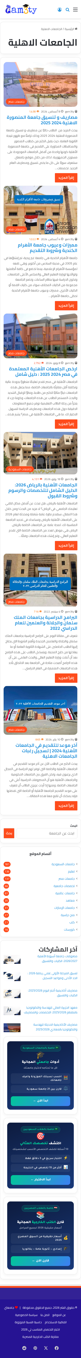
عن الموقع (59, 1315)
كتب (72, 922)
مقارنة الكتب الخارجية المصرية (40, 1336)
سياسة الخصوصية (26, 1315)
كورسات (69, 929)
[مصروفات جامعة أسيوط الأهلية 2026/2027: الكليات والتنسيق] (12, 960)
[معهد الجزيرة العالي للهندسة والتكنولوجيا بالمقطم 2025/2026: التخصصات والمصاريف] (12, 1011)
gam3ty (69, 111)
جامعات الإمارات (64, 907)
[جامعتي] (21, 9)
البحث (73, 825)
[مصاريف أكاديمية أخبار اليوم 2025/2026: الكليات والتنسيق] (12, 994)
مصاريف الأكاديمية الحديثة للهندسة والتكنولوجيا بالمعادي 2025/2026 (55, 1027)
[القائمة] (75, 11)
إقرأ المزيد (66, 178)
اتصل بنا (45, 1315)
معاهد (70, 900)
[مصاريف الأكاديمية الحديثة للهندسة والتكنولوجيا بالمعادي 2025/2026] (12, 1028)
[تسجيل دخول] (59, 11)
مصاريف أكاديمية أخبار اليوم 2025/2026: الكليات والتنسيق (52, 993)
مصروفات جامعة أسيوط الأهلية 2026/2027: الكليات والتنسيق (57, 958)
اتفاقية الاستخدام (56, 1322)
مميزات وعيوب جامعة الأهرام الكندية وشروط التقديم (47, 247)
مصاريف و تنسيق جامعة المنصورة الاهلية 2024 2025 (42, 120)
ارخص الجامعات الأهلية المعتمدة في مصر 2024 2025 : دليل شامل (43, 371)
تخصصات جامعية (64, 886)
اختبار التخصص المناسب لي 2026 (40, 1329)
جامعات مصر (66, 878)
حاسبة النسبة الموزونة (28, 1322)
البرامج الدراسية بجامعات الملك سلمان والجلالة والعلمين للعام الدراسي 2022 (45, 622)
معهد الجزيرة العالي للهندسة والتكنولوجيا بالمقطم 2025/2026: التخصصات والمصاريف (50, 1010)
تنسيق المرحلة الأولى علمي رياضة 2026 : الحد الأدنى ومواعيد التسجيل (52, 975)
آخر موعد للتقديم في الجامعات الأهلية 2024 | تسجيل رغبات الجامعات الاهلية (46, 750)
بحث (9, 833)
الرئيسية (70, 29)
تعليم (71, 871)
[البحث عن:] (67, 11)
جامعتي (9, 1307)
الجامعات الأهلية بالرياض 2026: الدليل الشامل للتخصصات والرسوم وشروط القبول (42, 490)
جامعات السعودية (63, 864)
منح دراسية (68, 915)
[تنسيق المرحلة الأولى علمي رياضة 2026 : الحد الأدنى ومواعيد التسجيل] (12, 977)
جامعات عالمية (65, 893)
